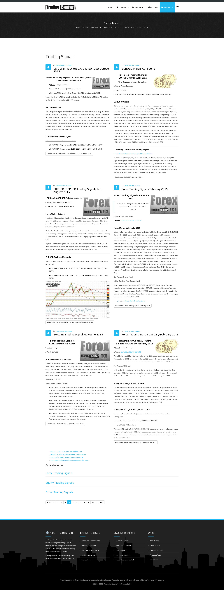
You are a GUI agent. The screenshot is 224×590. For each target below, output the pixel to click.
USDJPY (131, 220)
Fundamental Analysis (123, 545)
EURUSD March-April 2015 (138, 68)
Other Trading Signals (59, 492)
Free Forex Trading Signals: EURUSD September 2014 (69, 460)
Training (138, 7)
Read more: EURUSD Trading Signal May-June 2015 (65, 424)
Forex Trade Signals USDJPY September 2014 (66, 457)
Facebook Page (155, 555)
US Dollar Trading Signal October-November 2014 (68, 454)
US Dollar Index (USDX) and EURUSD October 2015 (81, 70)
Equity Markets (120, 550)
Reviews (154, 7)
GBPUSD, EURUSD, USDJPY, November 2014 (66, 452)
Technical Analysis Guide (90, 550)
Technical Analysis (121, 541)
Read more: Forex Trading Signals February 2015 (132, 306)
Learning (122, 7)
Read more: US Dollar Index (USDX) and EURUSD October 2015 (69, 154)
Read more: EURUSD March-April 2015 (129, 177)
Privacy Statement (156, 550)
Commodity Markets (122, 555)
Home (110, 7)
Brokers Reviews (87, 560)
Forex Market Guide (88, 545)
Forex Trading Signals (64, 65)
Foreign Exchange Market (124, 560)
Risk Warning (154, 541)
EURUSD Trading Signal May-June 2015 (78, 334)
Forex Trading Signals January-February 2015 (150, 334)
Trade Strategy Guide (89, 555)
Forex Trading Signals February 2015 (145, 189)
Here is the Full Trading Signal (135, 301)
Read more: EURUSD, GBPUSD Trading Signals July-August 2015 (70, 322)
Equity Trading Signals (60, 482)
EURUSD (124, 220)
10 (93, 502)
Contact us (153, 560)
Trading (167, 7)
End (101, 502)
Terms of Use (154, 545)
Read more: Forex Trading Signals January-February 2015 (135, 442)
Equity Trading (104, 27)
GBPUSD (138, 220)
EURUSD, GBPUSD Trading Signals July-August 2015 (78, 190)
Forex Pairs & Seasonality (90, 541)
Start (49, 502)
